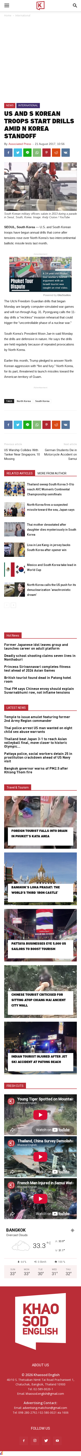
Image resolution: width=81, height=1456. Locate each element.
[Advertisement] (40, 60)
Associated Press (20, 144)
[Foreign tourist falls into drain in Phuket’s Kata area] (40, 822)
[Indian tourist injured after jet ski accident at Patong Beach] (40, 1048)
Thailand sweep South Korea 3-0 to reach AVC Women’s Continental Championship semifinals (50, 489)
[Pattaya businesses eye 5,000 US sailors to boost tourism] (40, 935)
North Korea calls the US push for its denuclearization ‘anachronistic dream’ (51, 589)
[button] (75, 5)
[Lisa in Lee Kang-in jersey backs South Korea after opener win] (14, 549)
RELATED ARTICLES (20, 473)
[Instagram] (35, 1441)
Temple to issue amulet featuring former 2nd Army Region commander (37, 719)
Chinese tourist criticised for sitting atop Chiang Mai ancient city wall (38, 1000)
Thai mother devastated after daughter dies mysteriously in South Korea (51, 529)
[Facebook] (24, 1441)
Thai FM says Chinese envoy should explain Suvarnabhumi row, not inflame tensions (39, 690)
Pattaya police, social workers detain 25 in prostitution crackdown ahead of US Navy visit (38, 757)
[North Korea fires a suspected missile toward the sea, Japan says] (14, 509)
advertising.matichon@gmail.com (45, 1408)
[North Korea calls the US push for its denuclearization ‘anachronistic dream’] (14, 589)
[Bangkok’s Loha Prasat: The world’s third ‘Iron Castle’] (40, 878)
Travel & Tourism (18, 787)
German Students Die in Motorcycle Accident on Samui (60, 454)
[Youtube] (57, 1441)
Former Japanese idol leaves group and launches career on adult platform (36, 646)
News (10, 105)
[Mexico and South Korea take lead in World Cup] (14, 569)
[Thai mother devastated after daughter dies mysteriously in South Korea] (14, 529)
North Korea (24, 401)
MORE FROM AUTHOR (52, 473)
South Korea (42, 401)
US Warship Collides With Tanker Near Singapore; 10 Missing (22, 454)
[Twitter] (46, 1441)
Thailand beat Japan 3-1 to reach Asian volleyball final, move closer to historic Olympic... (35, 742)
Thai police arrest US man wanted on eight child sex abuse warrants (38, 730)
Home (7, 15)
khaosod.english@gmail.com (45, 1394)
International (22, 15)
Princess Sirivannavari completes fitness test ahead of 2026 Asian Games (37, 668)
